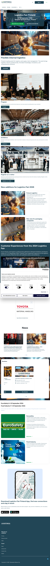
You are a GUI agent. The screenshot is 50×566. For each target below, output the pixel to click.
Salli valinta (25, 295)
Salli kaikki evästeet (41, 295)
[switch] (19, 287)
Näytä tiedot (43, 291)
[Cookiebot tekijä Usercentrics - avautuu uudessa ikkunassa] (43, 270)
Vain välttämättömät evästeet (9, 295)
